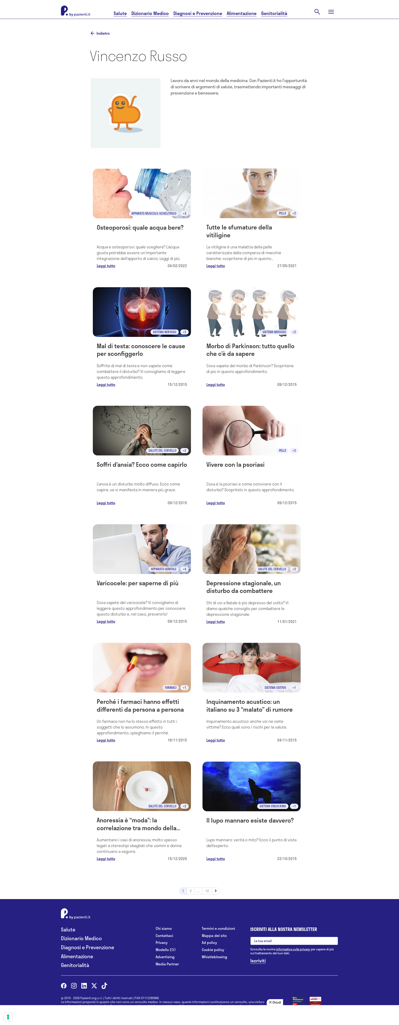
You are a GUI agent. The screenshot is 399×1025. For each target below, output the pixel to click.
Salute (120, 13)
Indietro (103, 33)
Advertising (165, 957)
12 (207, 890)
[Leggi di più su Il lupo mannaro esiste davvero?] (252, 814)
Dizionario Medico (150, 13)
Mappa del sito (214, 935)
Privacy (162, 942)
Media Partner (167, 964)
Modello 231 (166, 949)
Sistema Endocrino (273, 806)
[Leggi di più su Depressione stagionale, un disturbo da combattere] (252, 576)
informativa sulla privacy (293, 949)
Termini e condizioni (218, 928)
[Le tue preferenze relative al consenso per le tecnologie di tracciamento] (8, 1017)
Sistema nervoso (164, 331)
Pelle (282, 213)
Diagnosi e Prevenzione (197, 13)
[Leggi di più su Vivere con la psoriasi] (252, 458)
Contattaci (164, 935)
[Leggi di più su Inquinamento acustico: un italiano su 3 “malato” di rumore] (252, 695)
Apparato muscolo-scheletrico (153, 213)
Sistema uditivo (275, 687)
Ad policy (209, 942)
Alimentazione (242, 13)
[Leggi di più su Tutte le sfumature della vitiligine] (252, 220)
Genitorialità (274, 13)
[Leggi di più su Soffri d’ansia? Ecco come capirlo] (142, 458)
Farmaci (170, 687)
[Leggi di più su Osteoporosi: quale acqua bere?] (142, 221)
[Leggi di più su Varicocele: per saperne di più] (142, 576)
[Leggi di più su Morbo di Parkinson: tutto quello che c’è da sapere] (252, 339)
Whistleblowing (214, 957)
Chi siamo (164, 928)
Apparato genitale (163, 569)
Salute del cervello (162, 450)
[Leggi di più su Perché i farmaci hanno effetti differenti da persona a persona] (142, 695)
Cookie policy (213, 949)
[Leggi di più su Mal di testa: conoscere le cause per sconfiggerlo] (142, 339)
